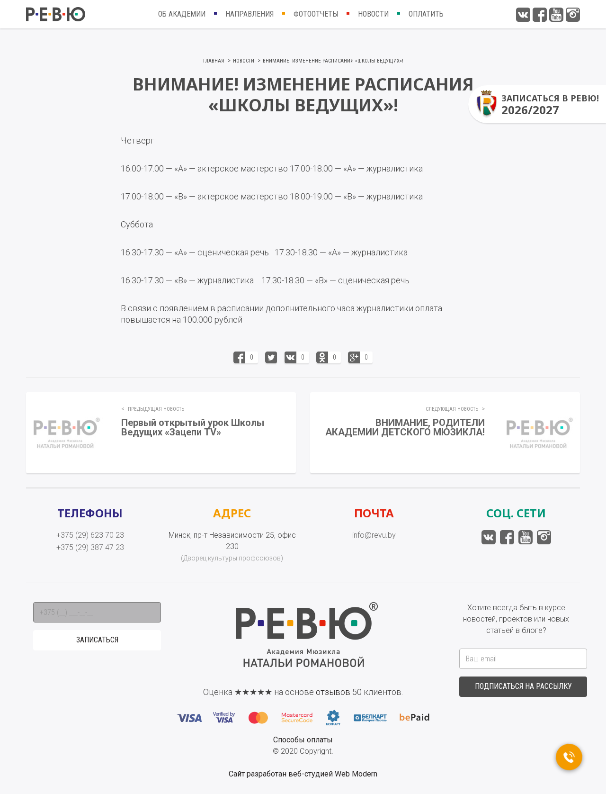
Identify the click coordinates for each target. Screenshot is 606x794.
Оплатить (426, 13)
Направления (249, 13)
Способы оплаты (303, 739)
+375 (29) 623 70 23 (90, 535)
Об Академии (181, 13)
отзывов (333, 692)
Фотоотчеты (316, 13)
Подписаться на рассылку (523, 686)
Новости (373, 13)
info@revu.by (374, 535)
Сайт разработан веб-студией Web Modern (303, 773)
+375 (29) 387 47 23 (90, 547)
